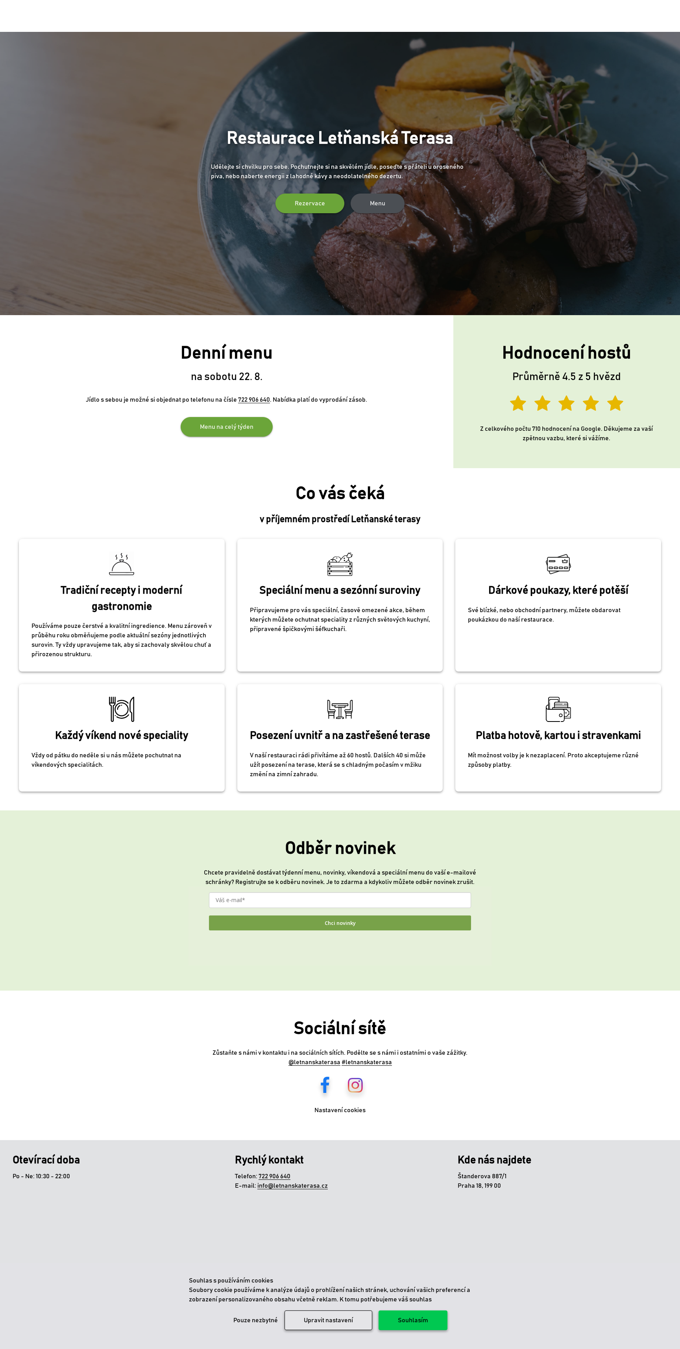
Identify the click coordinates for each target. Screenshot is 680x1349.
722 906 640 (254, 400)
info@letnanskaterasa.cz (292, 1186)
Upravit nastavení (328, 1320)
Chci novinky (340, 922)
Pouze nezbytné (255, 1320)
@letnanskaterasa (314, 1062)
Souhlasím (413, 1320)
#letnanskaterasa (367, 1062)
